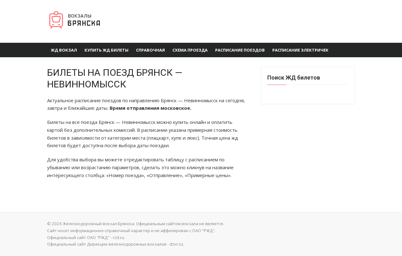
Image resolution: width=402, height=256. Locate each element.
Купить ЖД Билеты (106, 50)
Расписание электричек (300, 50)
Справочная (150, 50)
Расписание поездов (240, 50)
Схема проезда (190, 50)
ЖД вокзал (64, 50)
